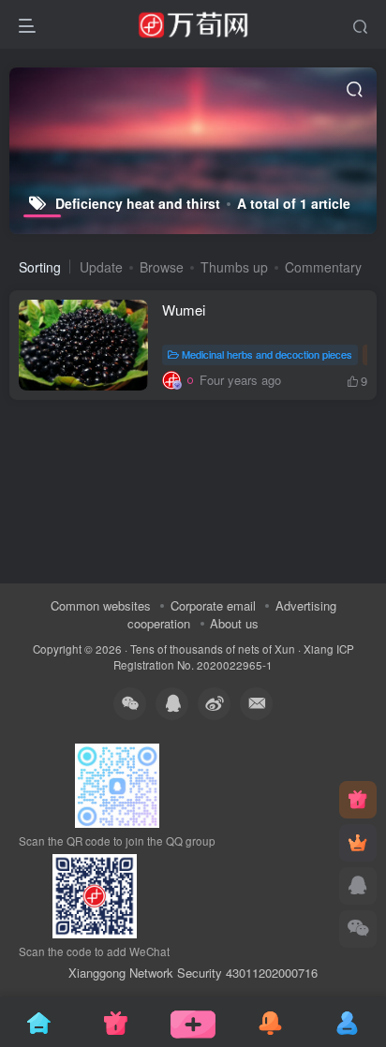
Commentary (323, 267)
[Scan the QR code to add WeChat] (358, 929)
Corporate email (213, 605)
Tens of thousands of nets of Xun (212, 648)
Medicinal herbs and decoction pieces (267, 354)
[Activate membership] (358, 843)
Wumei (183, 309)
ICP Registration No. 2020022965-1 (233, 656)
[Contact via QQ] (358, 886)
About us (234, 623)
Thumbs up (234, 267)
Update (101, 267)
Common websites (101, 605)
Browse (162, 267)
